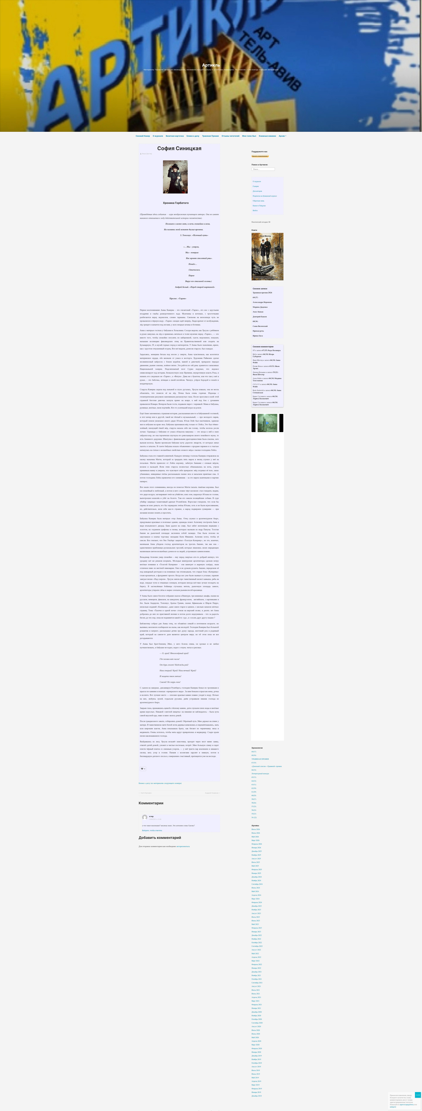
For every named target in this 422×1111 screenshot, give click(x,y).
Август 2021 (256, 986)
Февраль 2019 (257, 1088)
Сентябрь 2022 (257, 946)
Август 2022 (256, 950)
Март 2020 (255, 1044)
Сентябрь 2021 (257, 982)
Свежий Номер (143, 136)
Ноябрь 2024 (256, 880)
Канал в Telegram (259, 205)
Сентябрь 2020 (257, 1023)
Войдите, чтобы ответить (152, 830)
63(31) (254, 784)
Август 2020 (256, 1026)
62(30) (254, 788)
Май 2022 (255, 953)
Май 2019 (255, 1077)
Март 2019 (255, 1085)
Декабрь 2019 (257, 1055)
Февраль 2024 (257, 902)
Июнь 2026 (256, 833)
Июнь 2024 (256, 887)
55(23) (254, 813)
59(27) (254, 799)
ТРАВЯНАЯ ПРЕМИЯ (260, 759)
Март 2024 (255, 898)
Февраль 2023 (257, 928)
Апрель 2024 (256, 895)
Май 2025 (255, 866)
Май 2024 (255, 891)
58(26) (254, 803)
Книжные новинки (267, 136)
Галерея (256, 186)
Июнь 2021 (256, 993)
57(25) (254, 806)
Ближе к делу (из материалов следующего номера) (160, 783)
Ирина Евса (258, 335)
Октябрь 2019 (257, 1063)
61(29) (254, 792)
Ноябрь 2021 (256, 975)
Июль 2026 (256, 829)
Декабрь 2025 (257, 851)
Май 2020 (255, 1037)
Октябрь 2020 (257, 1019)
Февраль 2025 (257, 869)
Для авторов (257, 191)
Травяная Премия (210, 136)
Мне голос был (249, 136)
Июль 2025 (256, 862)
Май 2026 (255, 836)
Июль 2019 (256, 1070)
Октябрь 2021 (257, 979)
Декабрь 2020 (257, 1012)
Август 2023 (256, 913)
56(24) (254, 810)
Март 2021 (255, 1001)
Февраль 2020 (257, 1048)
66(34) (254, 770)
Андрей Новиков (211, 793)
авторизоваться (182, 846)
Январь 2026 (256, 847)
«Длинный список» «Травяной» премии (267, 766)
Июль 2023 (256, 917)
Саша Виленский (260, 326)
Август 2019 (256, 1066)
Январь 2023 (256, 931)
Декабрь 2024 (257, 877)
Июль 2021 (256, 990)
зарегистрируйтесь (407, 1104)
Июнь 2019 (256, 1074)
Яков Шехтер (147, 154)
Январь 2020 (256, 1052)
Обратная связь (258, 201)
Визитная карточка (175, 136)
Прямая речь (258, 330)
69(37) (255, 297)
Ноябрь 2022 (256, 939)
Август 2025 (256, 858)
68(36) (255, 321)
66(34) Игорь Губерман (263, 355)
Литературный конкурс (260, 773)
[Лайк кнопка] (142, 768)
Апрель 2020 (256, 1041)
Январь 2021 (256, 1008)
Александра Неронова (262, 302)
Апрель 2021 (256, 997)
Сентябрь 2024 (257, 884)
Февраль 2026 (257, 844)
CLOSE (418, 1095)
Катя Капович (146, 793)
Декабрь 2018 (257, 1096)
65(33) (254, 777)
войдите (393, 1107)
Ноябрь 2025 (256, 855)
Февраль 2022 (257, 964)
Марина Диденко (260, 307)
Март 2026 (255, 840)
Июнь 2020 (256, 1034)
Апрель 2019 (256, 1081)
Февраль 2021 (257, 1004)
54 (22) (254, 817)
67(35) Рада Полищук (271, 350)
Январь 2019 (256, 1092)
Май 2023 (255, 924)
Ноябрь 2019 (256, 1059)
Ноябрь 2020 (256, 1015)
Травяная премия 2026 (262, 292)
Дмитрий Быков (260, 316)
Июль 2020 (256, 1030)
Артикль (211, 65)
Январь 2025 (256, 873)
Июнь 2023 (256, 920)
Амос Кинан (258, 311)
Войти (255, 210)
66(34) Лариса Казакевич (265, 397)
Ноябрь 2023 (256, 909)
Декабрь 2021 (257, 972)
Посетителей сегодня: (260, 222)
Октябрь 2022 (257, 942)
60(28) (254, 795)
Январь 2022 (256, 968)
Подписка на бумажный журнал (265, 196)
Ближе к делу (193, 136)
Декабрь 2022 (257, 935)
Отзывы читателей (230, 136)
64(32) (254, 781)
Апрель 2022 (256, 957)
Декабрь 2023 (257, 906)
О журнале (158, 136)
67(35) (254, 762)
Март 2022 (255, 961)
